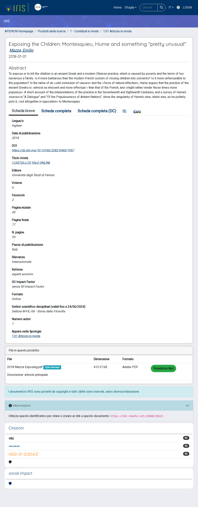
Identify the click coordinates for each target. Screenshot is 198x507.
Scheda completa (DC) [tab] (97, 111)
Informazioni (21, 405)
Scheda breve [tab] (23, 111)
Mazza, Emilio (21, 50)
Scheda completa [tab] (56, 111)
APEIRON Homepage (19, 31)
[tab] (124, 111)
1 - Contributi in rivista (84, 31)
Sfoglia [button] (129, 7)
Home (118, 7)
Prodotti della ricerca (52, 31)
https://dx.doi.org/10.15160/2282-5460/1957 (43, 150)
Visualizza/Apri (163, 368)
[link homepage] (16, 7)
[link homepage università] (42, 7)
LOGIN (187, 7)
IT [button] (170, 7)
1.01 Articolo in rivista (117, 31)
